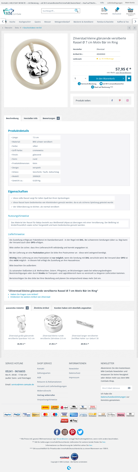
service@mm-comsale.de (22, 384)
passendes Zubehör (17, 308)
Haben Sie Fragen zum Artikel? (24, 294)
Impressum (74, 377)
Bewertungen (51, 118)
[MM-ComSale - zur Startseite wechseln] (12, 12)
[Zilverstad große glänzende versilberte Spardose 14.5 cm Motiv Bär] (21, 323)
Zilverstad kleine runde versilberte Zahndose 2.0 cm (53, 337)
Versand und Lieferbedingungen (52, 386)
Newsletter (74, 368)
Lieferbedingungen (115, 3)
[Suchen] (77, 10)
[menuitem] (60, 10)
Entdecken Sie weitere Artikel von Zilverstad (30, 297)
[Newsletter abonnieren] (129, 388)
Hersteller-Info (30, 118)
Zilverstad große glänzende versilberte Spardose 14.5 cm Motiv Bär (21, 337)
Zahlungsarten (43, 373)
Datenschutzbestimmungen (113, 397)
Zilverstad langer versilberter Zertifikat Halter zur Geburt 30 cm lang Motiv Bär (85, 337)
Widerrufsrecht (44, 390)
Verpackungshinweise (47, 399)
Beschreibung (12, 118)
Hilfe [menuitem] (102, 2)
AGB (39, 377)
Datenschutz (74, 373)
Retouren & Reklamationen (49, 381)
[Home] (5, 21)
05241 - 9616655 (15, 371)
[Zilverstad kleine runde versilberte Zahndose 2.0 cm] (53, 323)
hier (103, 442)
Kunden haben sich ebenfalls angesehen (72, 308)
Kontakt (40, 368)
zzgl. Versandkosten (123, 72)
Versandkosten (62, 439)
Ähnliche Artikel (41, 308)
